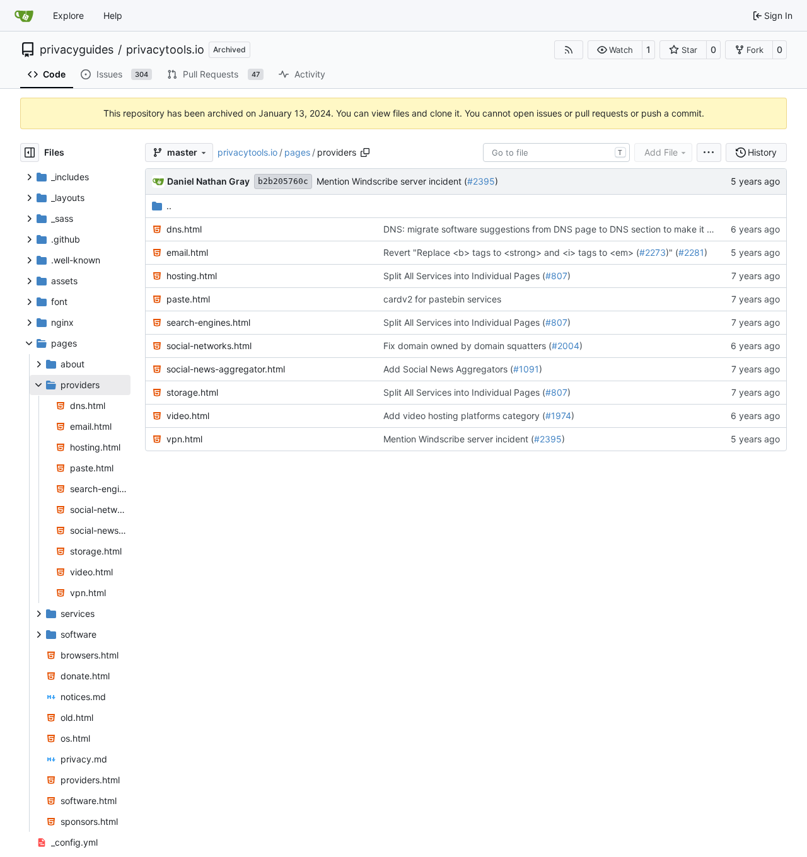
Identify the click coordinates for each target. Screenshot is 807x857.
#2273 (652, 252)
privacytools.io (165, 49)
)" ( (672, 252)
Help (112, 15)
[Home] (24, 15)
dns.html (184, 229)
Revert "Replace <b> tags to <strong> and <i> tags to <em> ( (511, 252)
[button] (615, 49)
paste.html (188, 299)
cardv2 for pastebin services (442, 299)
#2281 (691, 252)
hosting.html (191, 275)
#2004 (565, 345)
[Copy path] (365, 152)
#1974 (558, 415)
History (762, 152)
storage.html (192, 392)
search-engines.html (208, 322)
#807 (556, 275)
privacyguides (76, 49)
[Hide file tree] (29, 152)
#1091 (526, 369)
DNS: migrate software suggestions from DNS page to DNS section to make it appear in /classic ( (584, 229)
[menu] (709, 152)
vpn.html (184, 439)
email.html (187, 252)
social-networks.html (209, 345)
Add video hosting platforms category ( (464, 415)
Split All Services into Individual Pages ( (464, 275)
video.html (187, 415)
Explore (68, 15)
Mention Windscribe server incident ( (391, 181)
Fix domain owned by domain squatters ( (467, 345)
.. (168, 205)
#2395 (481, 181)
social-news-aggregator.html (225, 369)
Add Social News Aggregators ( (448, 369)
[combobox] (556, 152)
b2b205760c (283, 181)
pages (297, 152)
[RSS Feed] (568, 49)
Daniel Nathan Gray (208, 181)
